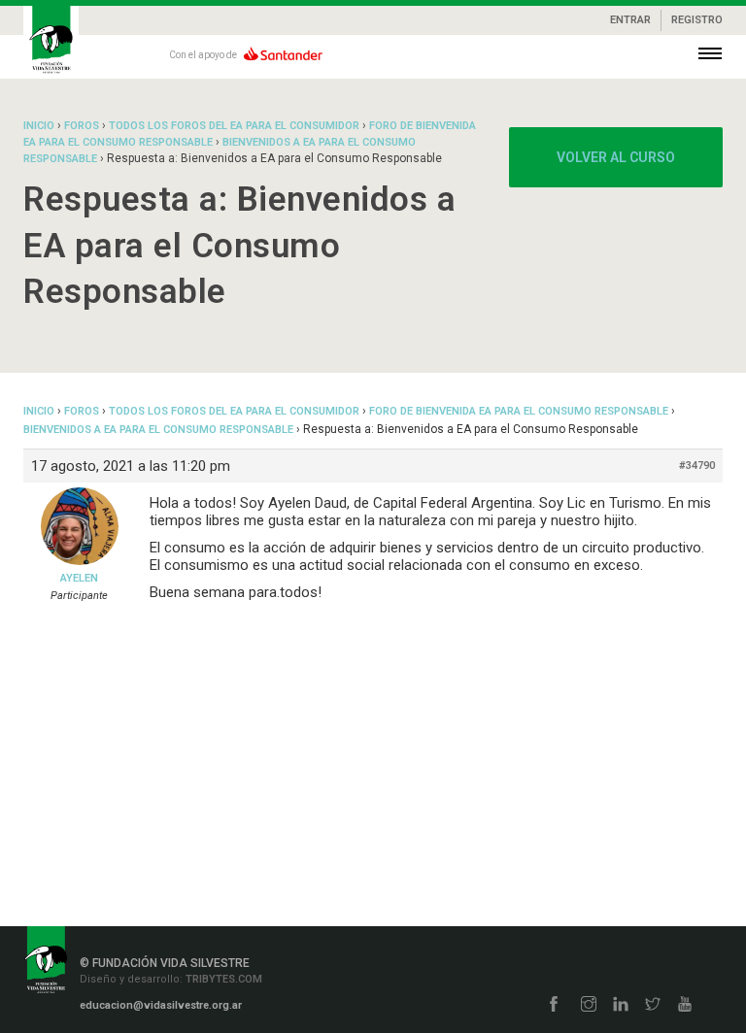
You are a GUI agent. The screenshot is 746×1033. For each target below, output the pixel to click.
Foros (81, 125)
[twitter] (652, 1005)
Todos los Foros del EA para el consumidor (234, 125)
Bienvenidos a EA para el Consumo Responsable (158, 429)
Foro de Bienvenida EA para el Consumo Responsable (518, 411)
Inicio (38, 125)
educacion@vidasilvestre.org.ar (161, 1005)
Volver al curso (616, 157)
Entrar (630, 20)
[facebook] (553, 1005)
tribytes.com (222, 979)
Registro (697, 20)
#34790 (697, 465)
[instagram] (588, 1005)
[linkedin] (620, 1005)
